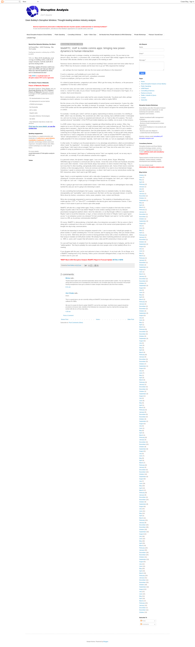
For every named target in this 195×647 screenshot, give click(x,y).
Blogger (105, 641)
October (141, 175)
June (140, 177)
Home (98, 319)
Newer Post (64, 319)
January (141, 187)
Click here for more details (38, 126)
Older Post (131, 319)
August (141, 223)
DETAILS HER (117, 260)
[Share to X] (93, 265)
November (142, 196)
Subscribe (144, 100)
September (142, 200)
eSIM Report (145, 88)
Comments (145, 624)
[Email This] (89, 265)
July (140, 189)
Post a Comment (68, 315)
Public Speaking (60, 34)
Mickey (68, 278)
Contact (143, 98)
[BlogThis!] (91, 265)
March (141, 207)
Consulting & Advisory (74, 34)
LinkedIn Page (31, 38)
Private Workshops (140, 34)
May (140, 180)
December (142, 214)
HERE (34, 76)
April (140, 182)
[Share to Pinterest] (97, 265)
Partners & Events (146, 93)
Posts (144, 621)
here (91, 28)
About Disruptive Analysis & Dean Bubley (39, 34)
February (142, 184)
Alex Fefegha (70, 293)
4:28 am (68, 311)
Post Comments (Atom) (76, 322)
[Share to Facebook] (95, 265)
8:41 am (68, 287)
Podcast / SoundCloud (155, 34)
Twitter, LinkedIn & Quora (148, 95)
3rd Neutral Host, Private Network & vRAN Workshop (115, 34)
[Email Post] (85, 265)
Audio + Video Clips (90, 34)
